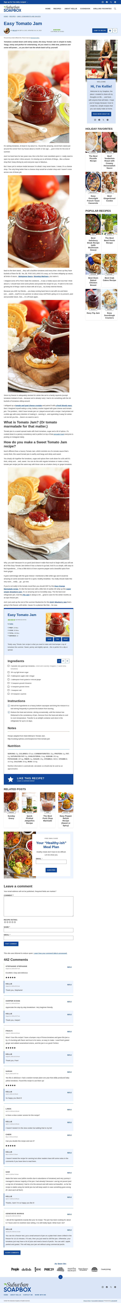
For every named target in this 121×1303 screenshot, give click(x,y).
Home (47, 9)
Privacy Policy (87, 1300)
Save (49, 639)
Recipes (57, 9)
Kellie (15, 30)
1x (59, 661)
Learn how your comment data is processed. (50, 953)
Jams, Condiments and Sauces (29, 16)
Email (39, 859)
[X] (111, 2)
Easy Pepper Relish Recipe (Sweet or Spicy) (66, 821)
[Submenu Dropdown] (61, 8)
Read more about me (101, 114)
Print (66, 639)
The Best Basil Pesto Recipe (109, 240)
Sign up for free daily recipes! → (16, 2)
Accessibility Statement (97, 1300)
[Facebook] (107, 2)
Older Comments (12, 1252)
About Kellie (71, 9)
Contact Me (28, 1295)
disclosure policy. (35, 37)
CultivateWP (114, 1300)
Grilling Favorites (102, 9)
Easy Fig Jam (93, 313)
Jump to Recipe (100, 30)
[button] (54, 30)
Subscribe (51, 870)
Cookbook (85, 9)
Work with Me (40, 1295)
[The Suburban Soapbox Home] (12, 9)
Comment (9, 895)
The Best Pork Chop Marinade (48, 818)
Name (7, 927)
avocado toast (59, 434)
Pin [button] (57, 639)
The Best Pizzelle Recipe (93, 158)
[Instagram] (103, 2)
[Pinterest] (115, 2)
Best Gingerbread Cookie (109, 198)
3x (67, 661)
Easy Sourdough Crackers (109, 315)
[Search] (115, 9)
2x (63, 661)
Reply (69, 967)
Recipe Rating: (11, 920)
